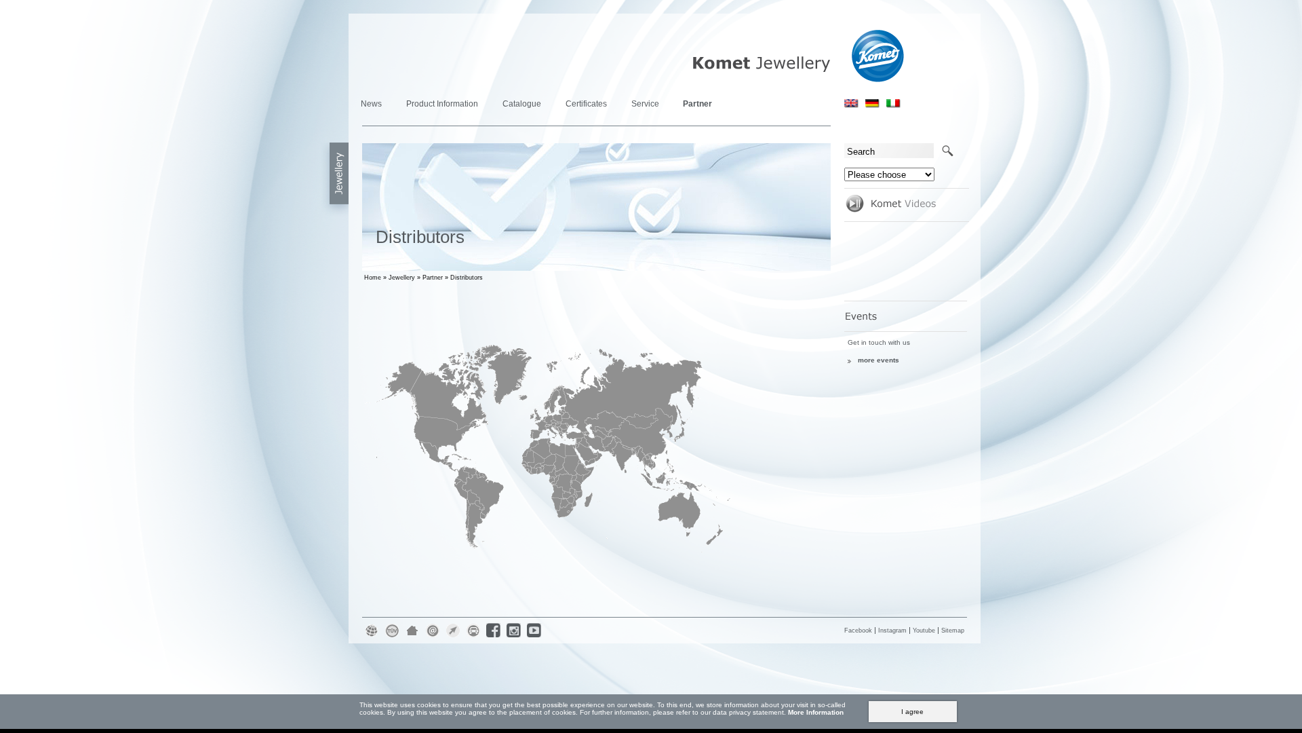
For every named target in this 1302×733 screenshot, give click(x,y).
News (371, 104)
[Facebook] (494, 637)
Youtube (924, 630)
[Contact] (433, 637)
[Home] (413, 637)
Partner (697, 104)
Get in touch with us (879, 342)
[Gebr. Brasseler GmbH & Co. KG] (372, 637)
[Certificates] (392, 637)
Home (372, 277)
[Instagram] (515, 637)
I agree (912, 711)
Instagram (892, 630)
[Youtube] (535, 637)
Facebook (858, 630)
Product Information (442, 104)
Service (645, 104)
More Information (816, 712)
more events (878, 360)
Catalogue (521, 104)
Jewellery (402, 277)
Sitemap (952, 630)
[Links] (453, 637)
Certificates (586, 104)
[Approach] (474, 637)
